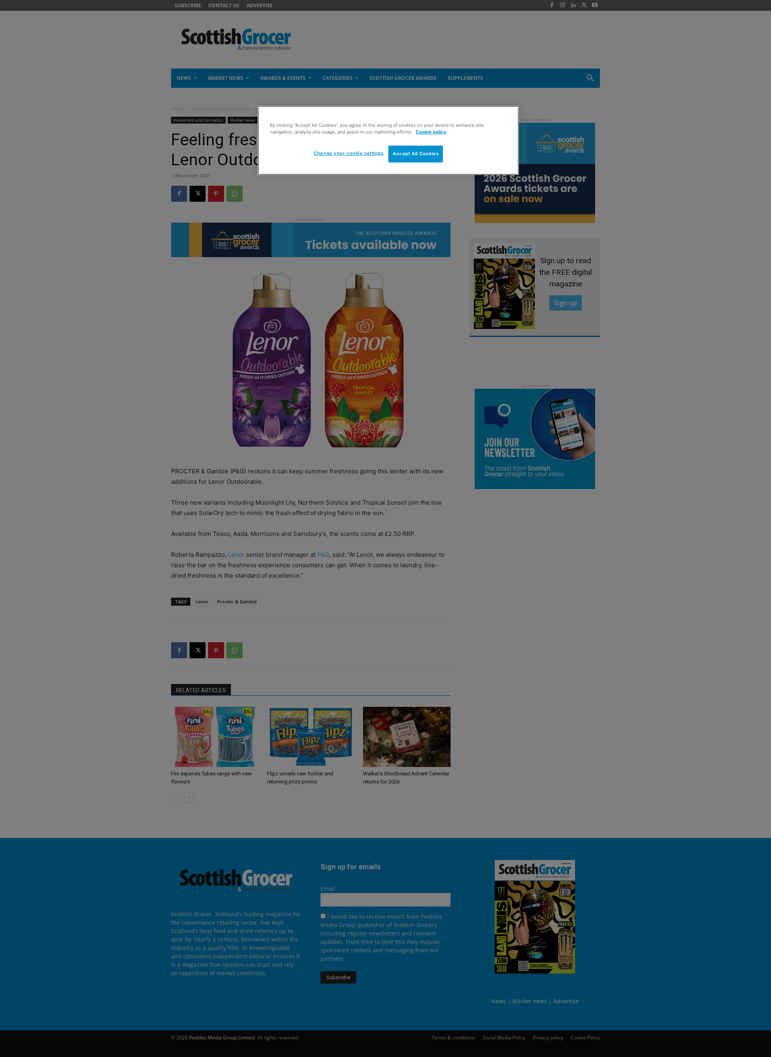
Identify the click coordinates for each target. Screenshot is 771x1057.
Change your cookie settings (348, 153)
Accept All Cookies (416, 153)
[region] (388, 140)
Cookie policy (431, 132)
